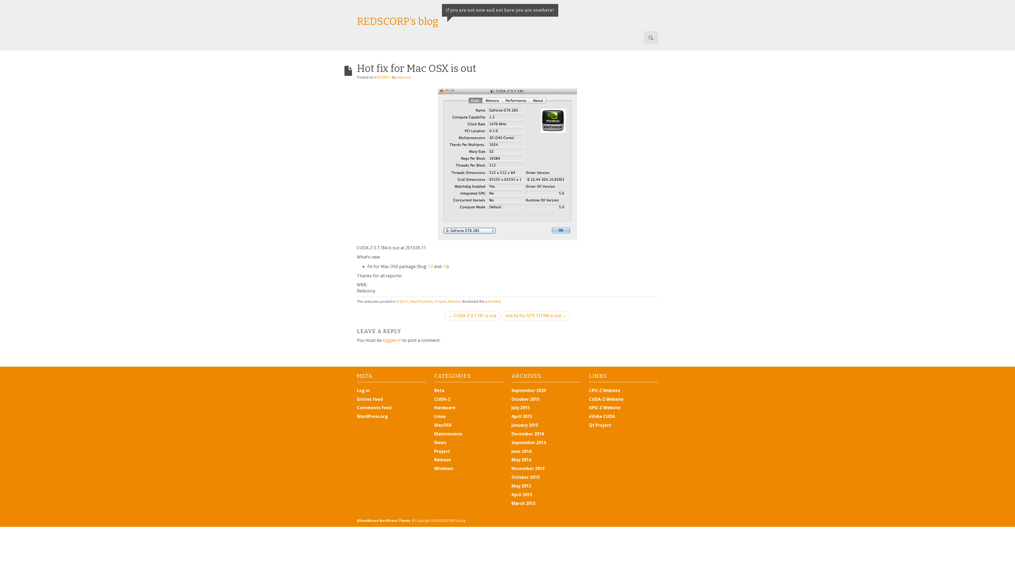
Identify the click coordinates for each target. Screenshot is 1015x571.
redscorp (403, 77)
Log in (363, 390)
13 (444, 266)
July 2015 (520, 408)
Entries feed (370, 399)
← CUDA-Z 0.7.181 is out (472, 316)
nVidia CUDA (602, 416)
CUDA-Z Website (606, 399)
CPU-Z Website (604, 390)
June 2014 (521, 451)
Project (440, 301)
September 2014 (528, 442)
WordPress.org (372, 416)
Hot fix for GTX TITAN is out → (535, 316)
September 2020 (528, 390)
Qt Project (600, 425)
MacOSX (416, 301)
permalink (493, 301)
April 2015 (521, 416)
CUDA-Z (402, 301)
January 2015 (524, 425)
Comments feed (374, 408)
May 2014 (521, 460)
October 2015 (525, 399)
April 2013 (521, 495)
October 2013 (525, 477)
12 (430, 266)
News (429, 301)
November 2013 (528, 468)
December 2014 (527, 434)
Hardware (444, 408)
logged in (392, 340)
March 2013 (523, 503)
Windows (443, 468)
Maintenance (448, 434)
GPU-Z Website (605, 408)
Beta (439, 390)
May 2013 (521, 486)
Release (454, 301)
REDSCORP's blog (397, 21)
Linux (440, 416)
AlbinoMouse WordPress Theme (383, 520)
